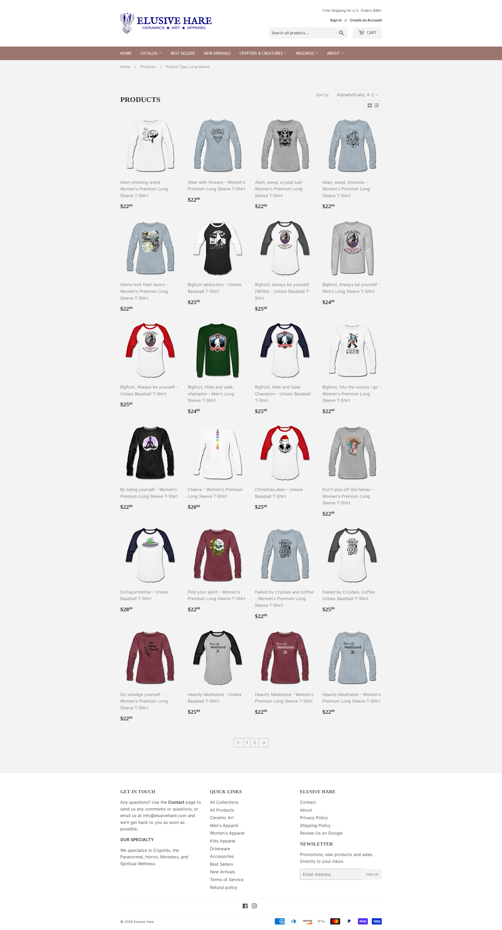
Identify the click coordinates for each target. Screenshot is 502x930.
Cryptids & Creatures (261, 53)
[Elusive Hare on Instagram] (254, 906)
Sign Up (372, 874)
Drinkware (220, 848)
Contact (308, 802)
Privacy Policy (314, 817)
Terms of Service (226, 879)
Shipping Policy (315, 825)
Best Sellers (183, 53)
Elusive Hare (144, 922)
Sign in (336, 20)
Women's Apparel (227, 833)
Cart (371, 32)
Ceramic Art (222, 817)
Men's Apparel (224, 825)
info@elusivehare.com (164, 815)
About (334, 53)
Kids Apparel (222, 840)
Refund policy (223, 887)
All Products (222, 810)
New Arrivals (217, 53)
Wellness (305, 53)
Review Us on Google (321, 833)
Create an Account (366, 20)
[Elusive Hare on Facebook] (245, 906)
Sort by (322, 95)
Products (148, 67)
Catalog (149, 53)
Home (126, 53)
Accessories (222, 856)
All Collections (224, 802)
